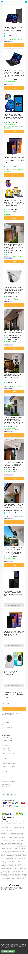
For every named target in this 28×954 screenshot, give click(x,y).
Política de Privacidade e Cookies (11, 730)
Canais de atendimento (8, 766)
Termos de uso (6, 725)
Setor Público (6, 743)
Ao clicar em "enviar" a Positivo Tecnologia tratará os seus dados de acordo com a (13, 713)
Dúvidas (4, 771)
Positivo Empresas (7, 740)
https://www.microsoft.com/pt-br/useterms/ (11, 851)
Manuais (4, 776)
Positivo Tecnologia (7, 738)
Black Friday (5, 748)
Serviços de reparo (7, 784)
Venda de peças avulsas (8, 781)
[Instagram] (8, 795)
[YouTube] (15, 795)
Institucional (5, 722)
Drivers (4, 774)
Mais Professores (6, 750)
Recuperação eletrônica (8, 779)
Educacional (5, 745)
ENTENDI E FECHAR (8, 951)
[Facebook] (4, 795)
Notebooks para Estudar (8, 753)
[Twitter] (11, 795)
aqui (23, 946)
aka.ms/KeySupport (16, 841)
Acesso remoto (6, 768)
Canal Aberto (5, 786)
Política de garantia (7, 727)
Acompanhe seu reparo (8, 763)
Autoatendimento (7, 761)
